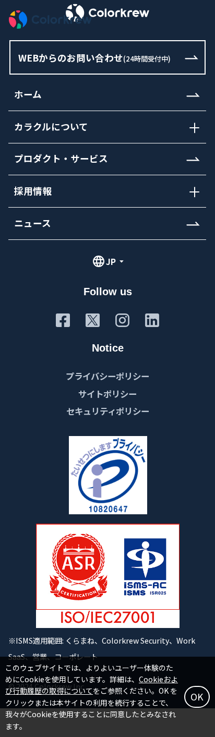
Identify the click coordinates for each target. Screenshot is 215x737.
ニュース (32, 222)
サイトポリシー (107, 394)
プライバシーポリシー (107, 376)
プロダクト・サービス (61, 158)
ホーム (28, 94)
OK (197, 696)
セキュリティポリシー (107, 411)
